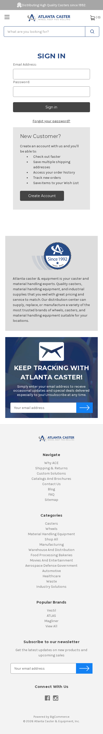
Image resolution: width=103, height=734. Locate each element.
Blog (51, 489)
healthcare (51, 576)
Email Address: (25, 64)
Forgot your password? (51, 121)
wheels (52, 529)
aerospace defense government (51, 565)
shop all (51, 539)
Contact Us (51, 484)
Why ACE (51, 463)
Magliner (51, 621)
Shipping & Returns (51, 468)
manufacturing (51, 544)
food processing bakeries (51, 555)
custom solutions (51, 473)
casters (51, 523)
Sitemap (51, 500)
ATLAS (51, 616)
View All (51, 626)
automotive (51, 571)
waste (51, 581)
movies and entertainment (51, 560)
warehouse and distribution (51, 550)
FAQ (51, 494)
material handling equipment (51, 534)
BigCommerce (60, 716)
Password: (21, 82)
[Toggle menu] (7, 17)
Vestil (51, 610)
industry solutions (51, 586)
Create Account (42, 196)
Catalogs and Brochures (51, 479)
